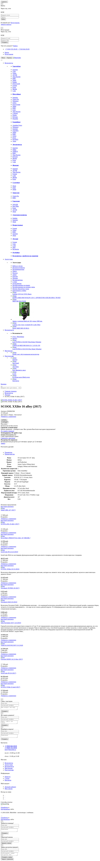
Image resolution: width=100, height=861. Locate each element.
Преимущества (10, 454)
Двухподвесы (17, 144)
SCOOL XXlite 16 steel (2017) (10, 687)
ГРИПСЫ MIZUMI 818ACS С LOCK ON (26, 345)
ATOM (14, 75)
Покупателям (9, 356)
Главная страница (11, 391)
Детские (15, 239)
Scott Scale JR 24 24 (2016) (9, 552)
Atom (14, 141)
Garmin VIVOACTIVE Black (21, 294)
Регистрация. (15, 23)
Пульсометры (16, 283)
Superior (15, 69)
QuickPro (15, 130)
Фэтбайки (16, 252)
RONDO (15, 139)
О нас (14, 374)
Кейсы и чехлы (17, 266)
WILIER (15, 204)
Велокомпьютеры (18, 269)
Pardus (14, 82)
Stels (13, 247)
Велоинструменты (18, 267)
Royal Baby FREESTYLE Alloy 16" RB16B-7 (15, 538)
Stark (14, 187)
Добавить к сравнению (8, 416)
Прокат (14, 359)
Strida (14, 189)
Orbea (14, 73)
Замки (14, 275)
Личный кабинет (10, 787)
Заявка (3, 443)
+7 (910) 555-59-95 (11, 49)
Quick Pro (15, 99)
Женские (15, 165)
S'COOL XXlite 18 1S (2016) (10, 569)
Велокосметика (17, 280)
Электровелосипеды (19, 215)
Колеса (14, 338)
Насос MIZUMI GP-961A (20, 328)
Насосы (15, 273)
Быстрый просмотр (7, 506)
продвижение (5, 809)
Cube (14, 91)
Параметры (8, 452)
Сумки (14, 282)
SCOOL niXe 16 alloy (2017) (10, 524)
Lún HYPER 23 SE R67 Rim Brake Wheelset (26, 342)
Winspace (15, 101)
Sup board (15, 363)
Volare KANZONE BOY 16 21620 (12, 645)
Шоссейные (16, 94)
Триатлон (15, 193)
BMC (14, 78)
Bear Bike (15, 206)
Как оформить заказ (19, 370)
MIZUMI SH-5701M (19, 301)
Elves (14, 138)
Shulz (14, 186)
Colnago (15, 113)
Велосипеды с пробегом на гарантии (25, 256)
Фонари (15, 278)
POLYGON (16, 84)
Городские (16, 201)
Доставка (15, 366)
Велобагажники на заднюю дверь (23, 287)
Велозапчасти (9, 330)
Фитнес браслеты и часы (20, 289)
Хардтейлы (16, 66)
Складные (16, 182)
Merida (14, 89)
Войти (15, 46)
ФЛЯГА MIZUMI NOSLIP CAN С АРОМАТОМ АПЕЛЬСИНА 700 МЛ (36, 297)
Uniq (14, 71)
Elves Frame (16, 104)
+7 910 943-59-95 (23, 49)
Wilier (14, 80)
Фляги (14, 271)
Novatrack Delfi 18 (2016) (9, 602)
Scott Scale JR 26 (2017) (8, 673)
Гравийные (16, 122)
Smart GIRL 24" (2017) (8, 510)
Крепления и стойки (19, 290)
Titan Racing (16, 77)
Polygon (15, 117)
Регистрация (9, 54)
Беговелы (15, 249)
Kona (14, 87)
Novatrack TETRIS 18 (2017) (10, 588)
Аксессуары (9, 259)
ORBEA (15, 151)
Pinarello (15, 118)
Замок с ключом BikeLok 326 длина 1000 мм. (27, 321)
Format (14, 85)
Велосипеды (9, 63)
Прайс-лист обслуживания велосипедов (25, 354)
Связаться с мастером (8, 438)
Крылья (15, 276)
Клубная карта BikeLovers (21, 377)
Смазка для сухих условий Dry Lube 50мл (26, 325)
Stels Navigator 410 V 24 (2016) (11, 623)
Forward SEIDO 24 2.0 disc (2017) (12, 659)
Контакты (15, 381)
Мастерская (8, 351)
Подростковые (17, 225)
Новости (7, 776)
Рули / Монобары (18, 336)
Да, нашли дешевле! (7, 431)
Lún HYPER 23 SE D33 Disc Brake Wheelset (26, 349)
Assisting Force (17, 125)
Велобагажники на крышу (21, 285)
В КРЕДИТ (5, 422)
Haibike (14, 218)
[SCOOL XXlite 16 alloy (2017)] (11, 400)
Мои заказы (8, 788)
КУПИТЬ (4, 420)
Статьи (7, 778)
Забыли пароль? (6, 24)
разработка (4, 807)
